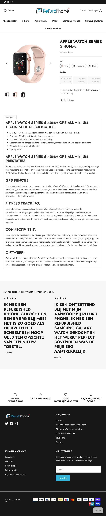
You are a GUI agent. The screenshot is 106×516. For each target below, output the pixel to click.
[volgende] (50, 64)
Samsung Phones (71, 21)
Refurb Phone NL (13, 500)
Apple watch (41, 21)
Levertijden (10, 456)
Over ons (59, 420)
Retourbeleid (10, 465)
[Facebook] (8, 2)
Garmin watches (53, 29)
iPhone (25, 21)
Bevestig (63, 477)
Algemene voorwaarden (15, 474)
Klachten (9, 461)
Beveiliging (60, 437)
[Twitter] (5, 2)
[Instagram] (12, 2)
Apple (70, 52)
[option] (28, 64)
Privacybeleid (11, 470)
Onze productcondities (65, 433)
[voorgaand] (7, 64)
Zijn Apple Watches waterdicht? (70, 429)
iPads (54, 21)
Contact (59, 442)
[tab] (10, 117)
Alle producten (10, 21)
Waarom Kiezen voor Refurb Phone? (71, 424)
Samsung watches (94, 21)
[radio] (65, 66)
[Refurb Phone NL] (53, 10)
